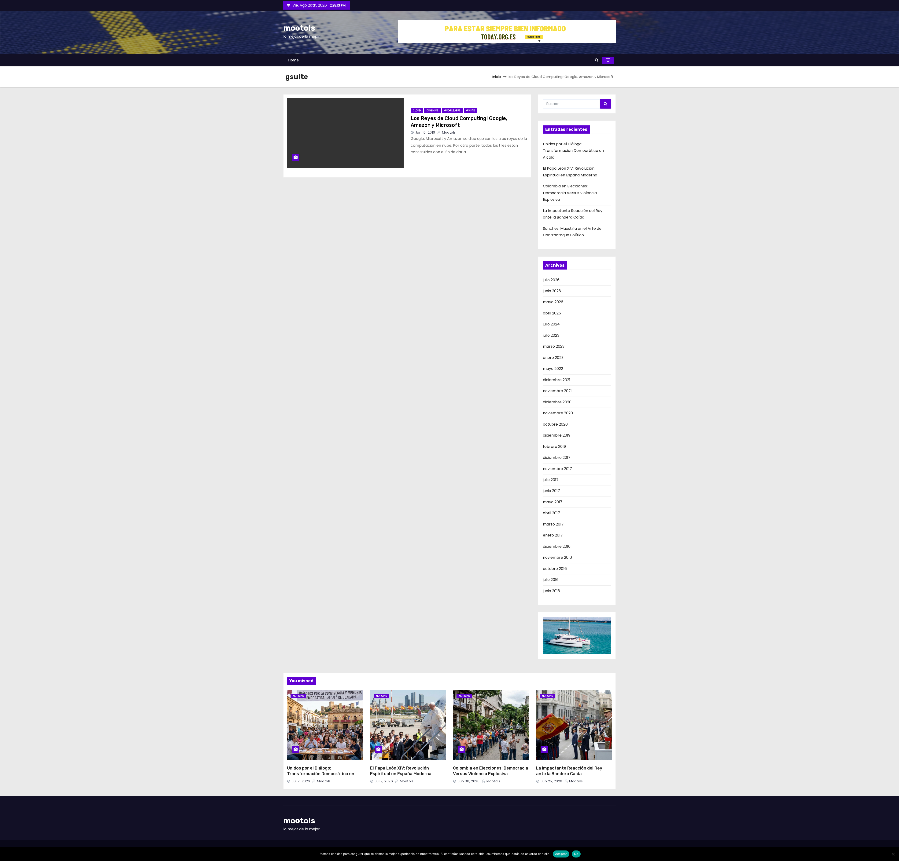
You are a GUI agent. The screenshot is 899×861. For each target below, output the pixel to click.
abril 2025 (552, 313)
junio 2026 (552, 291)
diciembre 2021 (556, 380)
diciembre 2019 (556, 435)
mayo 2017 (552, 502)
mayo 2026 (553, 302)
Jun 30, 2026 (468, 781)
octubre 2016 (555, 568)
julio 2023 (551, 335)
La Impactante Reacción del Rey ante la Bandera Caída (569, 771)
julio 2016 (551, 579)
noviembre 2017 (557, 468)
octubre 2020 (555, 424)
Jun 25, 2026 (551, 781)
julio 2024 (551, 324)
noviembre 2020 (558, 413)
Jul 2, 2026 (384, 781)
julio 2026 (551, 280)
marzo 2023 (553, 346)
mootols (299, 28)
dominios (432, 110)
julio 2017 (551, 479)
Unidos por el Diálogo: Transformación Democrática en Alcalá (573, 150)
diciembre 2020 (557, 402)
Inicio (496, 76)
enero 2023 (553, 357)
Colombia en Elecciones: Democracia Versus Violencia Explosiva (570, 192)
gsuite (470, 110)
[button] (596, 60)
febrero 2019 (554, 446)
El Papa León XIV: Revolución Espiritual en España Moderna (400, 771)
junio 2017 (551, 490)
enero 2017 (553, 535)
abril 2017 (551, 513)
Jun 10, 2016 (425, 132)
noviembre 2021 (557, 391)
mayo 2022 (553, 368)
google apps (452, 110)
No (576, 854)
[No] (893, 854)
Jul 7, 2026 (301, 781)
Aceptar (561, 854)
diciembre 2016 (557, 546)
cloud (417, 110)
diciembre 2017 (557, 457)
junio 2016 (551, 591)
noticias (298, 696)
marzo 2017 (553, 524)
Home (293, 60)
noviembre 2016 (557, 557)
